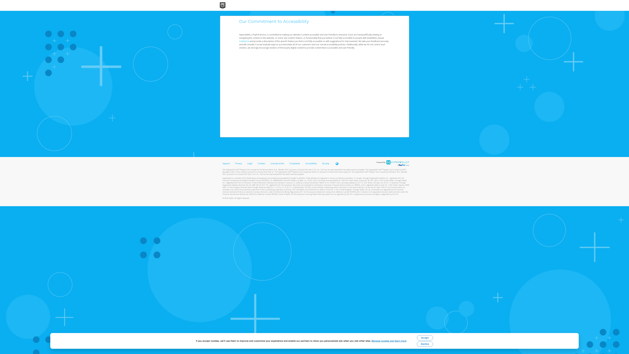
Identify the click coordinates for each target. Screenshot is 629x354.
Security (325, 163)
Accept (425, 337)
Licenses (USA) (277, 163)
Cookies (261, 163)
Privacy (238, 163)
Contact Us (244, 41)
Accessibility (311, 163)
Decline (425, 343)
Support (226, 163)
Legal (249, 163)
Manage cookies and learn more (389, 340)
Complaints (294, 163)
